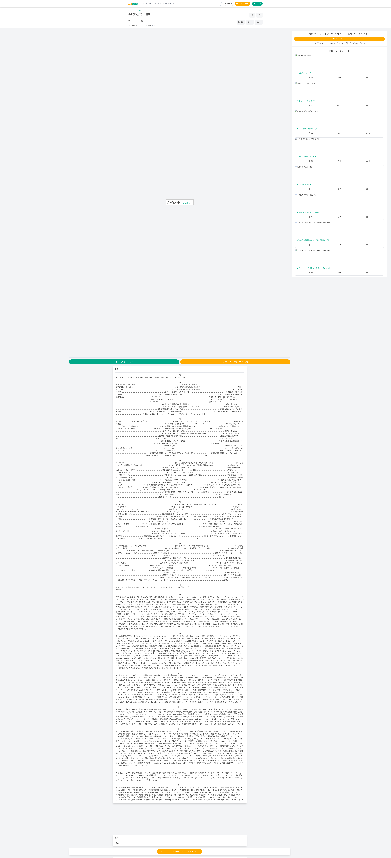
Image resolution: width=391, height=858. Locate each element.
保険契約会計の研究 (304, 73)
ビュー (118, 843)
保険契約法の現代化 (304, 184)
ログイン (257, 4)
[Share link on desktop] (252, 15)
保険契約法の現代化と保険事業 (308, 212)
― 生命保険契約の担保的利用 (307, 157)
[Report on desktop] (259, 15)
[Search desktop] (219, 3)
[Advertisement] (36, 61)
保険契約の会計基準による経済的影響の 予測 (313, 240)
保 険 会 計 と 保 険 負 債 (306, 101)
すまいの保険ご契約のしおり (307, 129)
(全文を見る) (187, 203)
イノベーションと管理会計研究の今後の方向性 (314, 268)
